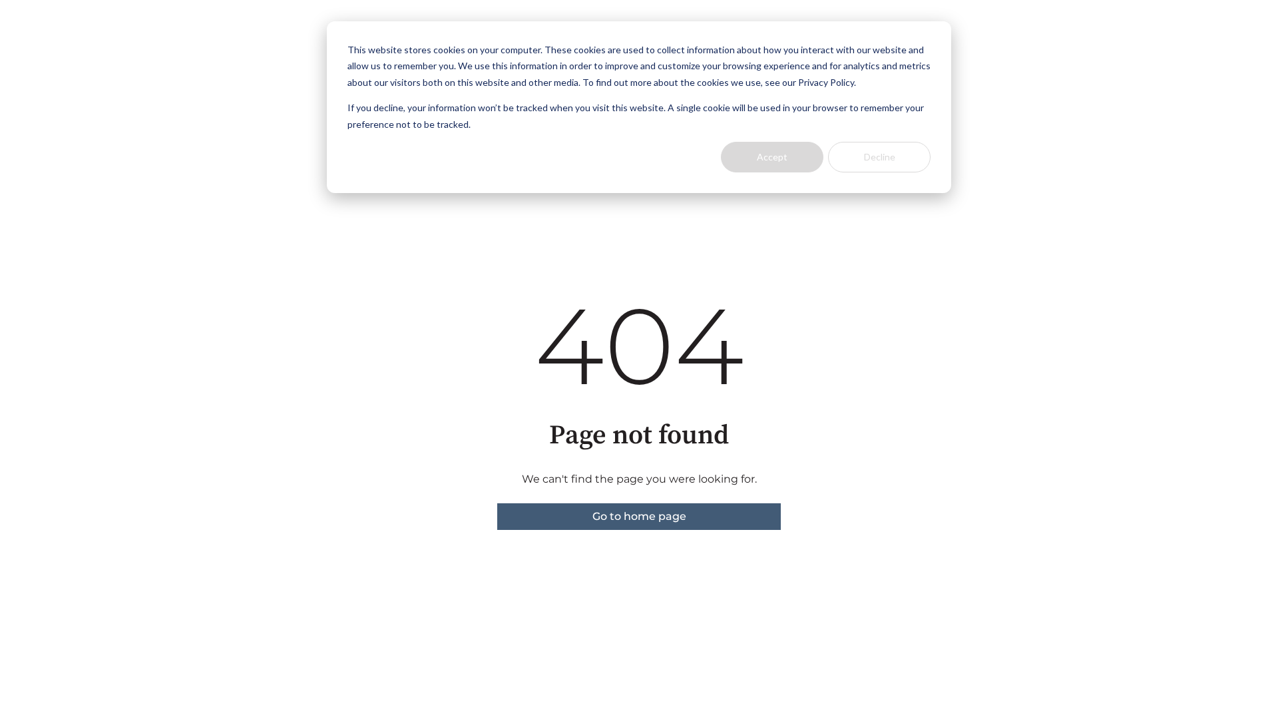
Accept (772, 156)
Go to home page (639, 516)
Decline (879, 156)
